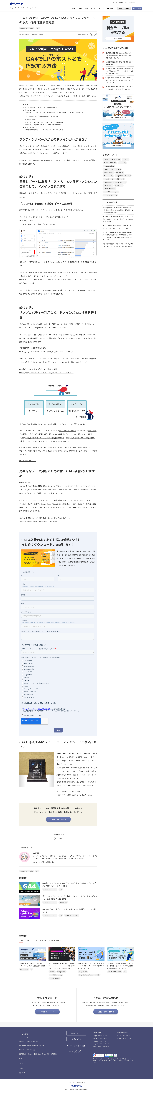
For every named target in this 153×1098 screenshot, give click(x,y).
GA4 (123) (125, 159)
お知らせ (102, 8)
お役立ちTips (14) (109, 172)
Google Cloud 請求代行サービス (30, 1041)
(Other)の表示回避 (57, 434)
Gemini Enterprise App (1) (111, 192)
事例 (80, 8)
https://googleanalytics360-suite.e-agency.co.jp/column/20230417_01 (46, 372)
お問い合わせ (137, 8)
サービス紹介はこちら (27, 460)
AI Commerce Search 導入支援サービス (32, 1046)
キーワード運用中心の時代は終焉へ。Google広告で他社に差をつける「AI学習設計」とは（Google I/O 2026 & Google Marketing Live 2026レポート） (117, 236)
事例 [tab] (28, 940)
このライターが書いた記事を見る (44, 862)
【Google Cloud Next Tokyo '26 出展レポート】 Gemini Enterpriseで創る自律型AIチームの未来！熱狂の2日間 (118, 210)
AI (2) (122, 179)
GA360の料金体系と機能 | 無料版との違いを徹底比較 (119, 63)
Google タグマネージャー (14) (112, 169)
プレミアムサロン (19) (110, 163)
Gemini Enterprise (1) (109, 188)
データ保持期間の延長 (39, 434)
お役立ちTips (63, 902)
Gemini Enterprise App (56, 975)
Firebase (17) (122, 163)
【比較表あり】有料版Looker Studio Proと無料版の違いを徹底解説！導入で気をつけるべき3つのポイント (119, 55)
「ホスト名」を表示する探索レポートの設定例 (43, 116)
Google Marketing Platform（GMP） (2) (115, 182)
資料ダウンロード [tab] (55, 940)
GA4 (38, 28)
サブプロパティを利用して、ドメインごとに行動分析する (44, 122)
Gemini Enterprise (55, 978)
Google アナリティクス (27, 28)
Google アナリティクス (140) (112, 159)
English (121, 2)
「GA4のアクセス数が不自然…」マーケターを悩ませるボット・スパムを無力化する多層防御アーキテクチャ (118, 219)
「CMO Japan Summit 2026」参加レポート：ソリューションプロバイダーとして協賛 (118, 227)
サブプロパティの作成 (67, 430)
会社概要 (110, 8)
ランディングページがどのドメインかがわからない (41, 108)
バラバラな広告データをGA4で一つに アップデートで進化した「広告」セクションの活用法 (118, 245)
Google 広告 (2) (108, 185)
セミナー (93, 8)
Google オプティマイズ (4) (123, 176)
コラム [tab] (35, 940)
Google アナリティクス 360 (100, 1035)
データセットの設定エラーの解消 (79, 434)
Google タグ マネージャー (100, 1038)
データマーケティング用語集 (76, 1046)
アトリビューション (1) (110, 195)
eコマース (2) (119, 185)
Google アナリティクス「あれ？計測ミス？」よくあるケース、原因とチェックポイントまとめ (119, 80)
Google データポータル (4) (111, 179)
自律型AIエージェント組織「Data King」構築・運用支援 (38, 1054)
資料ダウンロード (124, 8)
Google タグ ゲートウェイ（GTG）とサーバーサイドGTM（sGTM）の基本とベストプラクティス (91, 965)
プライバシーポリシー (125, 1035)
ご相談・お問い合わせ (58, 819)
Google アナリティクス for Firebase (103, 1044)
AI (31, 969)
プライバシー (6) (108, 176)
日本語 (115, 2)
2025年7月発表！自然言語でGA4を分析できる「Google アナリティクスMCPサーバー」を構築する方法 (119, 71)
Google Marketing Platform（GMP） (89, 975)
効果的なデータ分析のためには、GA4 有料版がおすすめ (43, 125)
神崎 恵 (41, 35)
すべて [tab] (21, 940)
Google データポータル (99, 1041)
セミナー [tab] (43, 940)
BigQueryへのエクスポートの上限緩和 (80, 437)
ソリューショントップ (26, 1037)
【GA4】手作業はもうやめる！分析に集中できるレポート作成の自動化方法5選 (119, 88)
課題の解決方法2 (30, 120)
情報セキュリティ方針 (125, 1038)
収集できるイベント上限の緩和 (32, 441)
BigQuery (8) (119, 172)
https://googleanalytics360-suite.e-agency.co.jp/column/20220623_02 (46, 351)
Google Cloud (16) (109, 166)
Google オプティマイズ (71, 915)
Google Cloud (24, 969)
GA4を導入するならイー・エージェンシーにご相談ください (44, 130)
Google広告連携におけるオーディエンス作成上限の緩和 (42, 437)
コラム (86, 8)
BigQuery (52, 972)
